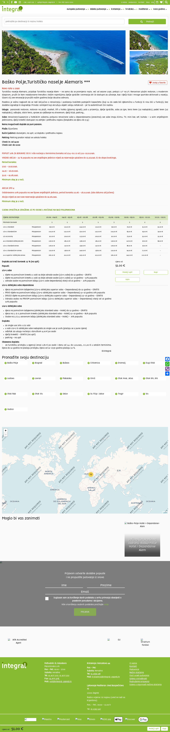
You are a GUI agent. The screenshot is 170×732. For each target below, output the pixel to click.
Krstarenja (116, 9)
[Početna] (12, 9)
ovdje (106, 605)
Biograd (38, 363)
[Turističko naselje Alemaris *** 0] (64, 64)
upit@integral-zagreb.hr (46, 2)
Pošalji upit (127, 272)
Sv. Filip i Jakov (97, 394)
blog (147, 2)
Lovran (38, 378)
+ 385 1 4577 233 (28, 2)
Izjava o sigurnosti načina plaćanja (145, 685)
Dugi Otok (150, 363)
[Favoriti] (161, 2)
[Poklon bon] (157, 2)
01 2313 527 (96, 709)
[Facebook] (12, 2)
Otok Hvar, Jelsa (125, 378)
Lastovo (10, 378)
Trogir (120, 394)
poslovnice (133, 2)
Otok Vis (39, 394)
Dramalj (122, 363)
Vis (147, 394)
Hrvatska (130, 9)
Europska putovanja (76, 9)
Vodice (10, 409)
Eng (152, 2)
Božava (66, 363)
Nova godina (159, 9)
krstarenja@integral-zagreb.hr (106, 677)
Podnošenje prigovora (139, 682)
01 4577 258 (54, 679)
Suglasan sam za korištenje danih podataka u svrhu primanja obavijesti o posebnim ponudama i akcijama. (87, 599)
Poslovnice (134, 669)
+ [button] (6, 430)
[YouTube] (16, 2)
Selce (65, 394)
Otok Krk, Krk (152, 378)
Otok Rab (11, 394)
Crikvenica (95, 363)
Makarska (67, 378)
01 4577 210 (64, 676)
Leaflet (165, 512)
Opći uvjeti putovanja (139, 676)
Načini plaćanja (136, 672)
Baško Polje (12, 363)
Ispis (127, 279)
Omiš (92, 378)
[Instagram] (20, 2)
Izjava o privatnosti (138, 679)
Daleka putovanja (98, 9)
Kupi (156, 272)
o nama (124, 2)
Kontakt (141, 2)
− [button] (6, 434)
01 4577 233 (53, 676)
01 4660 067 (96, 674)
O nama (133, 663)
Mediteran (144, 9)
